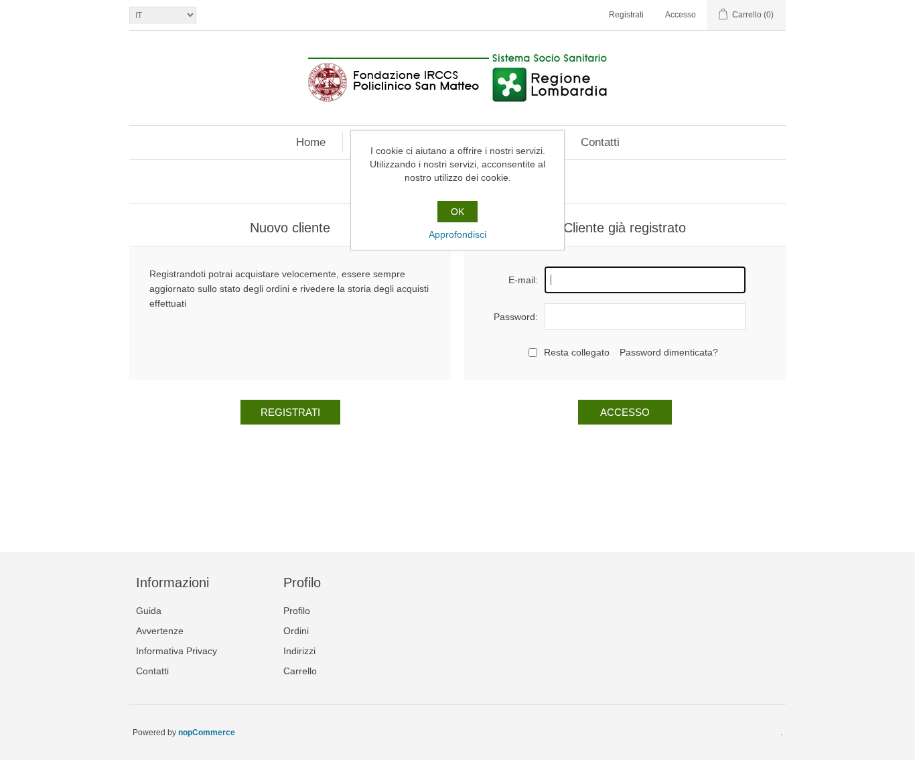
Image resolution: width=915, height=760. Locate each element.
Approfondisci (457, 234)
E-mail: (523, 280)
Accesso (680, 14)
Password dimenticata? (669, 352)
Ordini (296, 630)
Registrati (626, 14)
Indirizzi (299, 650)
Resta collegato (577, 352)
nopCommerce (206, 732)
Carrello (300, 671)
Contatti (600, 142)
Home (311, 142)
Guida (148, 610)
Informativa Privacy (176, 650)
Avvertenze (160, 630)
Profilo (296, 610)
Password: (516, 316)
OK (457, 211)
